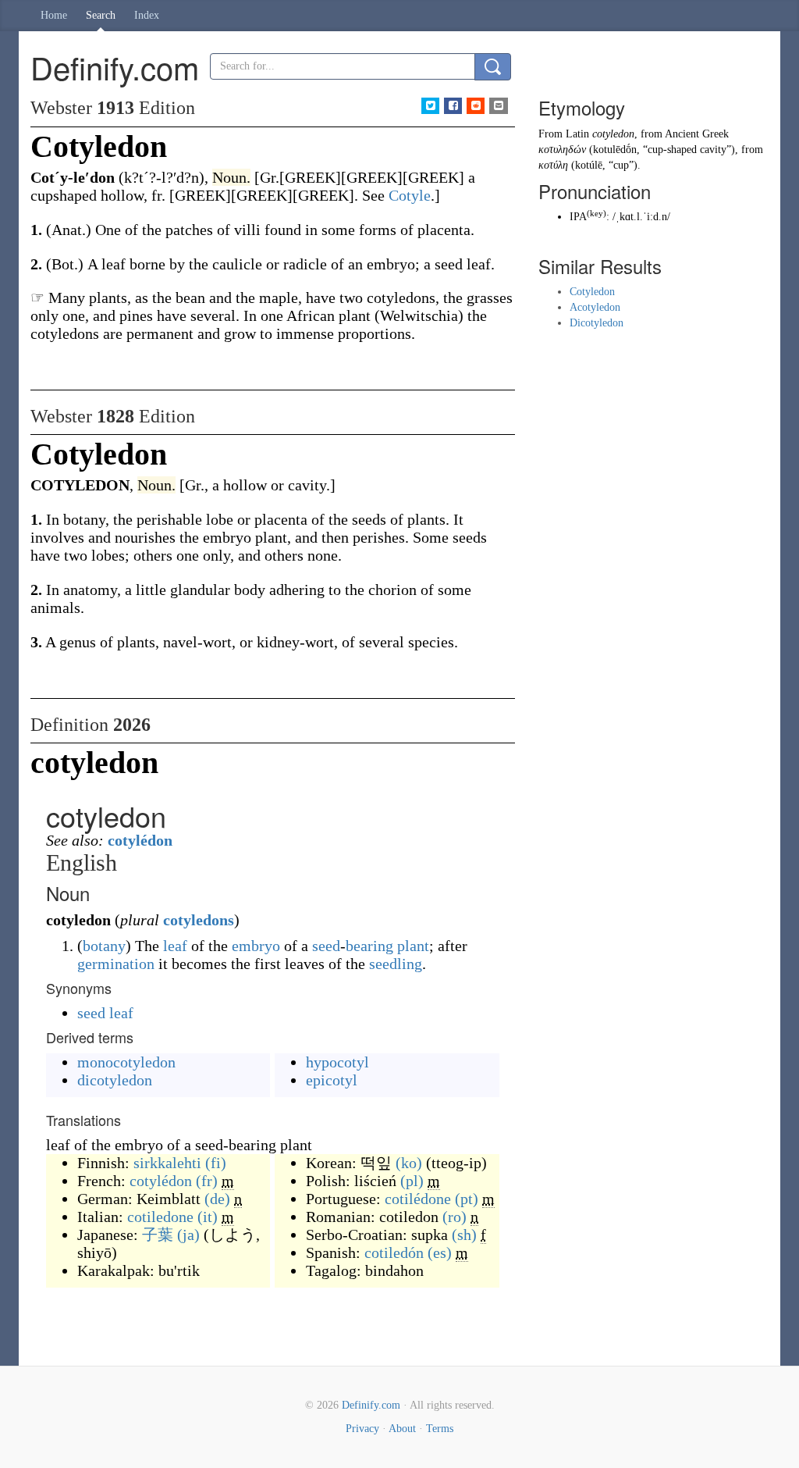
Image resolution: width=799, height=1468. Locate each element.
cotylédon (140, 840)
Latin (577, 134)
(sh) (464, 1234)
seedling (395, 963)
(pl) (412, 1180)
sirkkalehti (167, 1162)
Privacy (362, 1428)
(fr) (207, 1180)
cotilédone (418, 1198)
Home (54, 15)
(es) (440, 1252)
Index (146, 15)
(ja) (188, 1234)
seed (326, 945)
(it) (207, 1216)
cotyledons (198, 919)
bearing (369, 945)
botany (104, 945)
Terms (439, 1428)
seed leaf (105, 1012)
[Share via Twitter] (430, 106)
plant (413, 945)
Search (100, 15)
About (402, 1428)
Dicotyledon (596, 323)
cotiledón (394, 1252)
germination (115, 963)
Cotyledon (592, 292)
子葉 (157, 1234)
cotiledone (160, 1216)
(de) (217, 1198)
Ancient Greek (697, 134)
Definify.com (371, 1405)
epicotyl (331, 1080)
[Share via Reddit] (475, 106)
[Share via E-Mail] (498, 106)
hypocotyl (337, 1062)
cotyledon (613, 134)
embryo (256, 945)
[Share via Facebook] (453, 106)
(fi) (215, 1162)
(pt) (466, 1198)
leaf (175, 945)
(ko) (409, 1162)
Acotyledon (595, 307)
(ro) (454, 1216)
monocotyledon (126, 1062)
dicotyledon (114, 1080)
